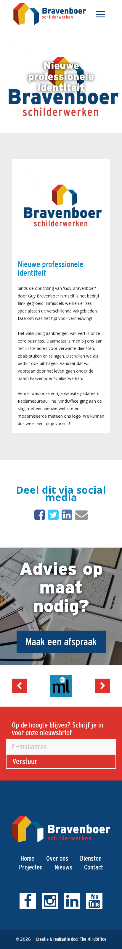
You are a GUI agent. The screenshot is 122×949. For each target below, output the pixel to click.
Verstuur (24, 761)
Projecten (31, 867)
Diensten (91, 858)
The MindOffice (93, 939)
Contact (93, 867)
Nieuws (63, 867)
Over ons (57, 858)
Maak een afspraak (61, 641)
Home (27, 858)
